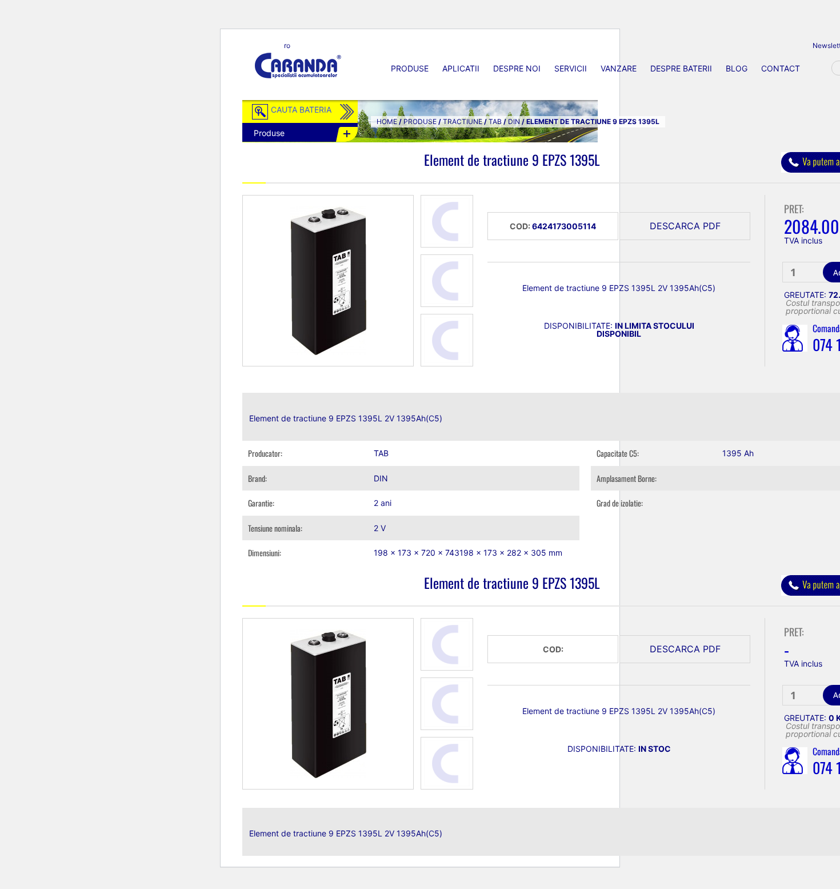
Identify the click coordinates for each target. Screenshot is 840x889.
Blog (736, 68)
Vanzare (619, 68)
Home (387, 121)
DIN (514, 121)
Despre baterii (681, 68)
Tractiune (462, 121)
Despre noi (517, 68)
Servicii (570, 68)
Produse (410, 68)
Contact (780, 68)
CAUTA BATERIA (301, 109)
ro (287, 45)
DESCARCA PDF (685, 226)
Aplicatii (460, 68)
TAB (495, 121)
